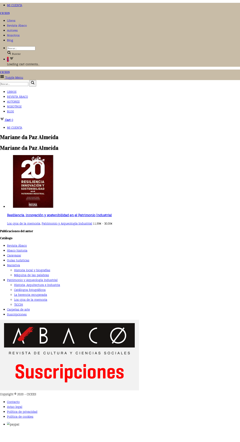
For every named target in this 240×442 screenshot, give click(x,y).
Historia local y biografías (32, 270)
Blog (10, 40)
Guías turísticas (18, 260)
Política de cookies (20, 416)
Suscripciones (17, 314)
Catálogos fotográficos (30, 289)
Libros (11, 20)
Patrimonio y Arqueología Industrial (67, 223)
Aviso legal (14, 406)
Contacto (13, 402)
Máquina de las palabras (31, 275)
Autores (12, 30)
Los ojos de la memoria (23, 223)
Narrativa (13, 265)
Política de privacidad (22, 411)
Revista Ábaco (17, 25)
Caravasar (14, 255)
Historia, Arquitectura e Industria (37, 285)
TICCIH (18, 304)
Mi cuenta (14, 5)
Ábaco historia (17, 250)
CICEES (5, 13)
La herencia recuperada (30, 294)
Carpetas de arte (18, 309)
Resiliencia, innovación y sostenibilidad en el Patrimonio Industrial (59, 215)
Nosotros (13, 35)
